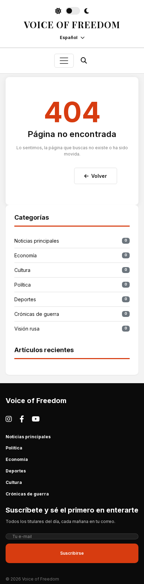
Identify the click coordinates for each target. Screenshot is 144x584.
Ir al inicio (51, 174)
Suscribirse (72, 553)
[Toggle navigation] (64, 61)
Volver (99, 176)
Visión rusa (70, 329)
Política (70, 285)
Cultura (70, 270)
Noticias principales (70, 241)
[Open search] (84, 60)
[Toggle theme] (72, 11)
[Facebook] (22, 419)
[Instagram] (9, 419)
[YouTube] (36, 419)
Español (69, 37)
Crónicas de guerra (70, 314)
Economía (70, 255)
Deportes (70, 299)
